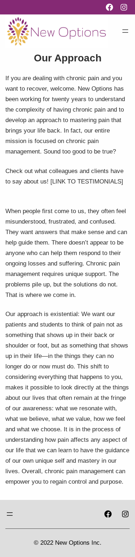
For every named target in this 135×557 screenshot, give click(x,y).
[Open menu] (125, 31)
